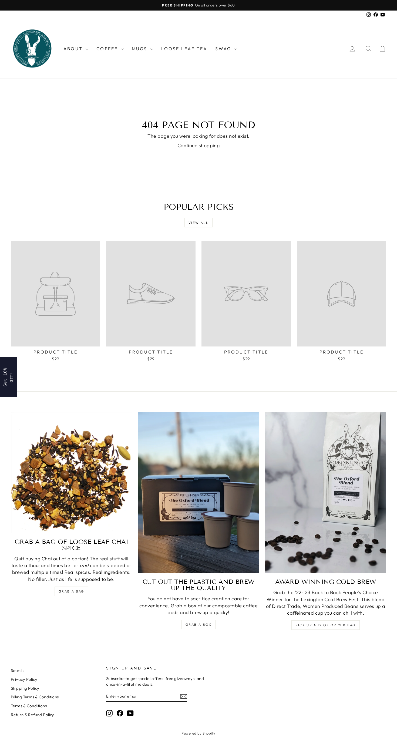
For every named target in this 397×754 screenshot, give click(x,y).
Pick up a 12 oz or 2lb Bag (325, 625)
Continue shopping (198, 145)
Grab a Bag (71, 591)
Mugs (140, 48)
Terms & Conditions (29, 705)
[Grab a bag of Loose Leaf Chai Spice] (71, 472)
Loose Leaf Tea (184, 48)
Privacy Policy (24, 679)
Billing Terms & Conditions (35, 696)
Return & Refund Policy (32, 714)
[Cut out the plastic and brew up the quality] (198, 492)
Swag (224, 48)
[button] (8, 377)
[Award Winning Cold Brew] (325, 492)
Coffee (107, 48)
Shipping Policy (25, 688)
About (73, 48)
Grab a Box (198, 624)
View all (198, 223)
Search (17, 670)
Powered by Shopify (198, 733)
